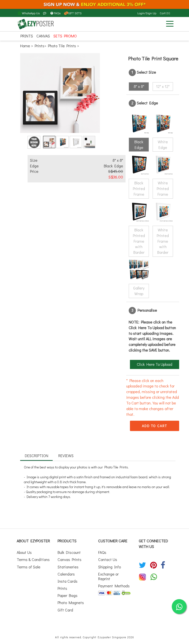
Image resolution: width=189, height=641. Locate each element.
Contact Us (107, 559)
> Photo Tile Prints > (61, 45)
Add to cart (154, 425)
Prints (26, 35)
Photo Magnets (71, 602)
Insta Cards (68, 581)
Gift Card (65, 609)
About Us (24, 552)
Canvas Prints (69, 559)
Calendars (66, 574)
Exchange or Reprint (108, 576)
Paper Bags (68, 595)
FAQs (57, 13)
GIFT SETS (75, 13)
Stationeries (68, 566)
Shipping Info (109, 566)
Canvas (43, 35)
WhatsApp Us (30, 13)
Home (25, 45)
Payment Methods (114, 585)
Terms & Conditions (33, 559)
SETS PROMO (65, 35)
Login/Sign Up (146, 13)
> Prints (37, 45)
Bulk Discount (69, 552)
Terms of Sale (28, 566)
